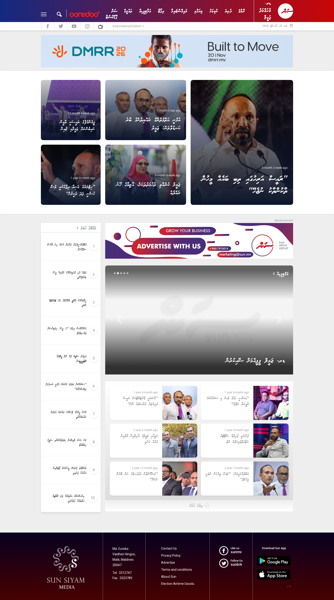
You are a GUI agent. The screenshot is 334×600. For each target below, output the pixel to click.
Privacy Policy (171, 555)
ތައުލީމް (128, 11)
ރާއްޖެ (242, 11)
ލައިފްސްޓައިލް (179, 11)
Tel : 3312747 (122, 573)
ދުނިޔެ (228, 11)
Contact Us (169, 548)
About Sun (168, 576)
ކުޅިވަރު (213, 11)
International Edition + (128, 26)
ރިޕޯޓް (161, 11)
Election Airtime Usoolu (177, 583)
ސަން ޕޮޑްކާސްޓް (111, 14)
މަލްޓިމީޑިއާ (145, 11)
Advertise (168, 562)
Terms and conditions (176, 569)
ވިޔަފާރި (198, 11)
